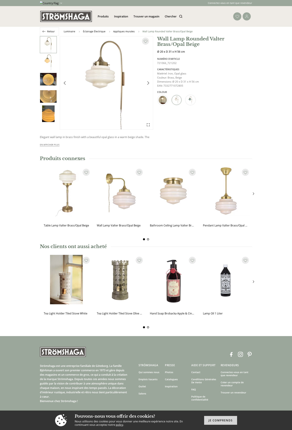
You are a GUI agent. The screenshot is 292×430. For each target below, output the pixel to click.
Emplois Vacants (148, 379)
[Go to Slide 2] (48, 61)
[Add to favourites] (145, 41)
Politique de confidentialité (199, 398)
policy (119, 425)
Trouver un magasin (146, 16)
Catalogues (171, 379)
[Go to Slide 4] (48, 96)
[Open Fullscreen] (148, 124)
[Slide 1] (148, 239)
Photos (169, 372)
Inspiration (121, 16)
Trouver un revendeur (233, 392)
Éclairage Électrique (94, 31)
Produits (103, 16)
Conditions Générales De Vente (203, 381)
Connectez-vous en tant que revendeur (230, 3)
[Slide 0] (144, 239)
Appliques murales (124, 31)
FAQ (193, 389)
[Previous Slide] (64, 83)
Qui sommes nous (149, 372)
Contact (195, 372)
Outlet (142, 386)
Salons (142, 393)
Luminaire (69, 31)
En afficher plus (49, 144)
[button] (106, 82)
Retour (51, 31)
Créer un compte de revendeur (232, 384)
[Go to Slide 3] (48, 79)
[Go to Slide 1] (48, 44)
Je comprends (221, 420)
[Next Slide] (148, 83)
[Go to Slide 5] (48, 113)
